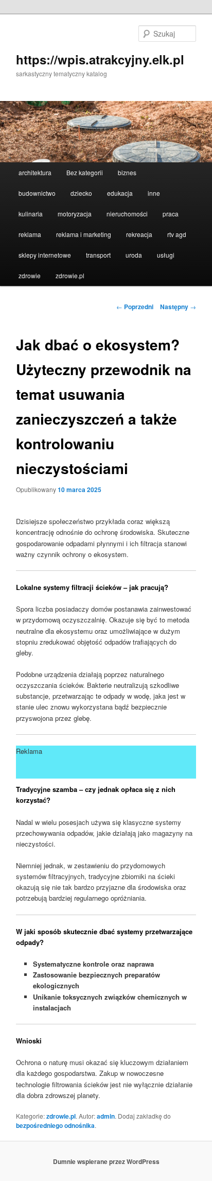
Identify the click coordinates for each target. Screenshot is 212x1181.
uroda (134, 254)
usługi (165, 254)
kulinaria (31, 213)
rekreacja (139, 234)
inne (154, 193)
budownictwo (37, 193)
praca (171, 213)
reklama (30, 234)
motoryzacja (75, 213)
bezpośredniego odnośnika (55, 1125)
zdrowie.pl (70, 275)
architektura (35, 172)
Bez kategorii (84, 172)
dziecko (81, 193)
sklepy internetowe (45, 254)
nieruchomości (127, 213)
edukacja (120, 193)
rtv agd (176, 234)
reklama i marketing (83, 234)
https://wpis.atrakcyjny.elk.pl (100, 59)
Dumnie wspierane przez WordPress (106, 1161)
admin (106, 1116)
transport (98, 254)
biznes (127, 172)
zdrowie (30, 275)
